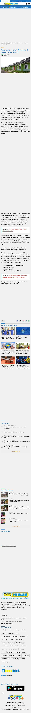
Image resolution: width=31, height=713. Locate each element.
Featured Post (23, 636)
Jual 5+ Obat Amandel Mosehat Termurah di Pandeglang (15, 427)
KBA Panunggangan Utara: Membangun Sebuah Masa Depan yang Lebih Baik (22, 352)
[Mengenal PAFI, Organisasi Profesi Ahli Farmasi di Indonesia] (23, 331)
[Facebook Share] (17, 321)
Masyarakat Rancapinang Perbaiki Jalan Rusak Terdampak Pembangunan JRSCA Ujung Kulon (19, 507)
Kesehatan (23, 646)
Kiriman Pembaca (13, 649)
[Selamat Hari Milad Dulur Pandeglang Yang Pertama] (3, 521)
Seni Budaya (26, 655)
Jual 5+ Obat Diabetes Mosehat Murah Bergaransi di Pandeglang (17, 442)
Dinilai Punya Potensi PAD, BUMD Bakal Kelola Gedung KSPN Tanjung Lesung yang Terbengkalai (19, 494)
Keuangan (4, 649)
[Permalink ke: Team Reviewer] (2, 55)
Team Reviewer (7, 54)
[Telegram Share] (26, 321)
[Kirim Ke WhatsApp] (29, 321)
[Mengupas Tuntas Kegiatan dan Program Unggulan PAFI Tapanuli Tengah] (8, 345)
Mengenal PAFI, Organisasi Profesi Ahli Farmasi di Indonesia (22, 337)
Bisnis (23, 630)
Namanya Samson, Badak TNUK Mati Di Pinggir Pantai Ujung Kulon (15, 447)
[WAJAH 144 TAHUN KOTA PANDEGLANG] (3, 514)
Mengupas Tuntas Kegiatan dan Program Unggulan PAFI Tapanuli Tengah (8, 352)
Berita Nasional (10, 630)
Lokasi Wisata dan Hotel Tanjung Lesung (14, 432)
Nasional (18, 652)
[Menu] (2, 4)
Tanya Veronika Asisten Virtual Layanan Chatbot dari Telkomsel (17, 437)
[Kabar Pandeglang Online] (10, 4)
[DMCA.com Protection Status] (6, 675)
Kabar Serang (5, 646)
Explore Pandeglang (6, 636)
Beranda (3, 43)
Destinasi (4, 633)
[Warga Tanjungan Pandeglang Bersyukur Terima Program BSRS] (4, 501)
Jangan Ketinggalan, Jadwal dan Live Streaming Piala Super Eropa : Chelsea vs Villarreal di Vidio (23, 367)
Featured (15, 636)
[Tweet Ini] (20, 321)
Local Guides (10, 652)
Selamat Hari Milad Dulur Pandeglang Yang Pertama (18, 520)
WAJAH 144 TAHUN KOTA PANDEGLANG (18, 513)
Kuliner (3, 652)
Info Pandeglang (19, 639)
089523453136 (9, 623)
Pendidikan (4, 655)
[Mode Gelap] (27, 4)
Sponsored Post (5, 658)
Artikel (7, 43)
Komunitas (21, 649)
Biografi (18, 630)
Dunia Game (11, 633)
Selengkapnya (15, 451)
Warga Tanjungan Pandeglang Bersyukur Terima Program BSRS (19, 501)
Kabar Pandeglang (20, 642)
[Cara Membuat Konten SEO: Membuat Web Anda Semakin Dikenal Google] (8, 360)
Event (18, 633)
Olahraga (24, 652)
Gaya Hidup (4, 639)
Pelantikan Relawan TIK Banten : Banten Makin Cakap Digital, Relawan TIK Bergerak (7, 337)
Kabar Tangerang (14, 646)
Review (19, 655)
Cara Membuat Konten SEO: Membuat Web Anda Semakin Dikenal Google (7, 367)
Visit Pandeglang (6, 662)
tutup (2, 693)
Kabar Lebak (11, 642)
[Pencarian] (29, 4)
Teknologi (22, 658)
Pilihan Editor (12, 655)
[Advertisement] (15, 25)
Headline (11, 639)
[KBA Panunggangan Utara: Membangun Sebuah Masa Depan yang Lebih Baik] (23, 345)
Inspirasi (4, 642)
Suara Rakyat (15, 658)
